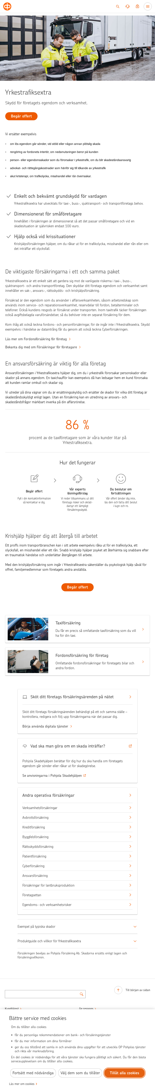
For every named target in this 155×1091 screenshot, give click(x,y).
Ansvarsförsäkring (35, 876)
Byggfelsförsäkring (35, 837)
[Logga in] (137, 6)
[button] (77, 746)
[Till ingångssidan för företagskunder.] (7, 6)
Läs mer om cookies (22, 1084)
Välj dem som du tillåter (80, 1073)
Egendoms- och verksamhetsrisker (46, 905)
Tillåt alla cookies (124, 1073)
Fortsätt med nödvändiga (33, 1073)
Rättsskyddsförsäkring (37, 847)
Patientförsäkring (34, 856)
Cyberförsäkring (33, 866)
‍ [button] (52, 776)
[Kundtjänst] (127, 6)
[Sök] (117, 6)
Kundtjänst (12, 1008)
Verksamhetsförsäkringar (39, 808)
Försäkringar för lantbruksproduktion (48, 885)
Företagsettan (31, 895)
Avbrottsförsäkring (35, 818)
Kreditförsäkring (33, 827)
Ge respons (86, 1008)
